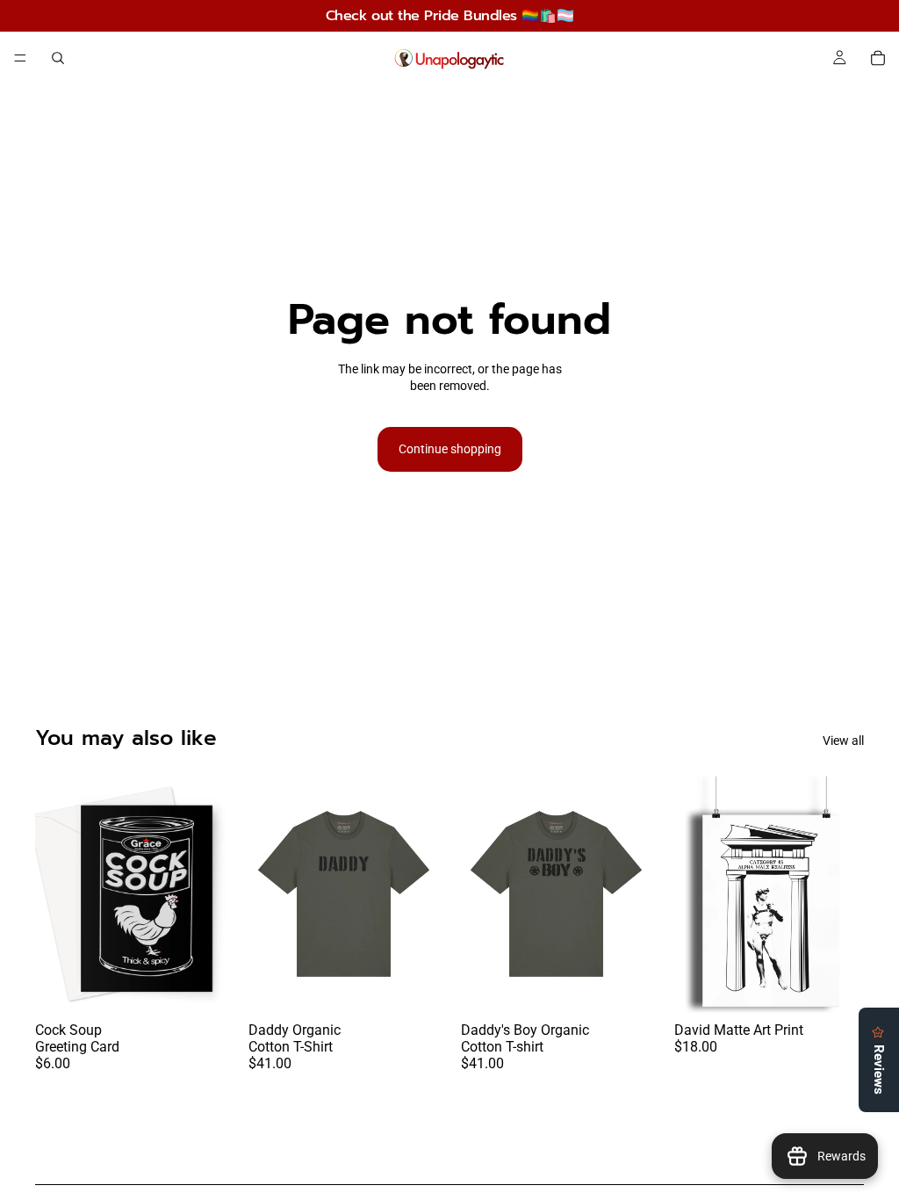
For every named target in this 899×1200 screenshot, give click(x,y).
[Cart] (878, 58)
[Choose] (198, 985)
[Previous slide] (54, 893)
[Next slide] (206, 893)
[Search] (58, 58)
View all (843, 741)
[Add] (836, 985)
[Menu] (20, 58)
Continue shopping (450, 449)
